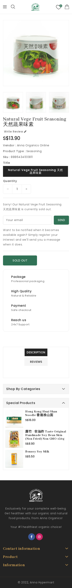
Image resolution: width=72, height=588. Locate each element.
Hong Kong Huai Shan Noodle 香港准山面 (41, 413)
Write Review (13, 132)
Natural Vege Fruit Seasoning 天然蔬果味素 (35, 171)
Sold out (20, 260)
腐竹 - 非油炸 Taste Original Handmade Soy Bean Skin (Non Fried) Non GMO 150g (45, 435)
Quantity (10, 181)
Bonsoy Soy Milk (37, 451)
